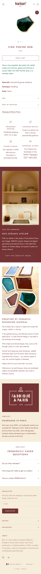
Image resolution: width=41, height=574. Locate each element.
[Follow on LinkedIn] (9, 557)
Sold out (20, 58)
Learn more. (33, 157)
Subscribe (10, 511)
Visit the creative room (18, 256)
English (29, 564)
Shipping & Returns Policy (11, 112)
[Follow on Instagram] (3, 557)
